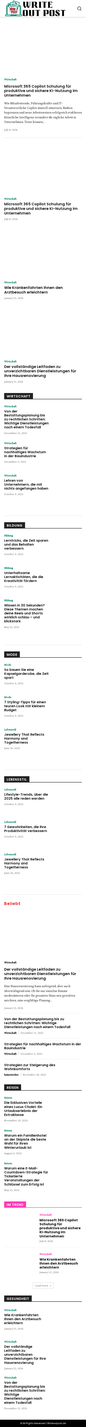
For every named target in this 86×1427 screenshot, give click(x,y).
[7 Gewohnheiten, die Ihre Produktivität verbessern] (66, 832)
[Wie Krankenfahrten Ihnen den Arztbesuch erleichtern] (43, 252)
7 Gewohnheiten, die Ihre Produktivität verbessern (25, 829)
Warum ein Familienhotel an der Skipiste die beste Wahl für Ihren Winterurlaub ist (25, 1141)
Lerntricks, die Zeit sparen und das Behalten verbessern (26, 544)
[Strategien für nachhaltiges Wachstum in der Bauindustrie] (66, 454)
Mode (12, 654)
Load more (41, 1285)
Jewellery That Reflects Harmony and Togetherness (24, 738)
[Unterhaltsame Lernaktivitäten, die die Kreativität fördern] (66, 578)
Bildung (15, 525)
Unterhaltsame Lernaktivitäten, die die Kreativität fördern (23, 577)
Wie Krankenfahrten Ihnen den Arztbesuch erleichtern (33, 290)
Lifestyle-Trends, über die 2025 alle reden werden (26, 796)
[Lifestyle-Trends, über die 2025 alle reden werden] (66, 800)
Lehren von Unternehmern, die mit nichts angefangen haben (26, 484)
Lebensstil (10, 729)
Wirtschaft (10, 79)
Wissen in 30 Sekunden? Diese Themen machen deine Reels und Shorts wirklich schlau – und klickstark (24, 613)
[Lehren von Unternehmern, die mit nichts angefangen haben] (66, 486)
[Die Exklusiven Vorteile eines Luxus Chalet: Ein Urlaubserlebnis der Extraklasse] (66, 1108)
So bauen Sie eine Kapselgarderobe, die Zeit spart (26, 673)
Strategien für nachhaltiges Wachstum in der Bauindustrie (25, 452)
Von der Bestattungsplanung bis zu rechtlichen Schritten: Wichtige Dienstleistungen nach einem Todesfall (26, 419)
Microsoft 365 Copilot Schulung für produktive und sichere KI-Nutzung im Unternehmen (41, 91)
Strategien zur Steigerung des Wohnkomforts (29, 1067)
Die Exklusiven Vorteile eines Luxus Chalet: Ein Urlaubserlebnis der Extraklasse (23, 1108)
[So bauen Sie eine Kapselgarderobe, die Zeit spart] (66, 675)
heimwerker (11, 1074)
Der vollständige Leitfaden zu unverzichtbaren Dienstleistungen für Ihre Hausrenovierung (40, 371)
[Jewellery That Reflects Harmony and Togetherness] (66, 740)
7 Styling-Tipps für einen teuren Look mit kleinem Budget (25, 706)
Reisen (13, 1087)
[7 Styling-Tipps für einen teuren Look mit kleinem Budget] (66, 708)
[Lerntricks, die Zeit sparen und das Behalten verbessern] (66, 546)
